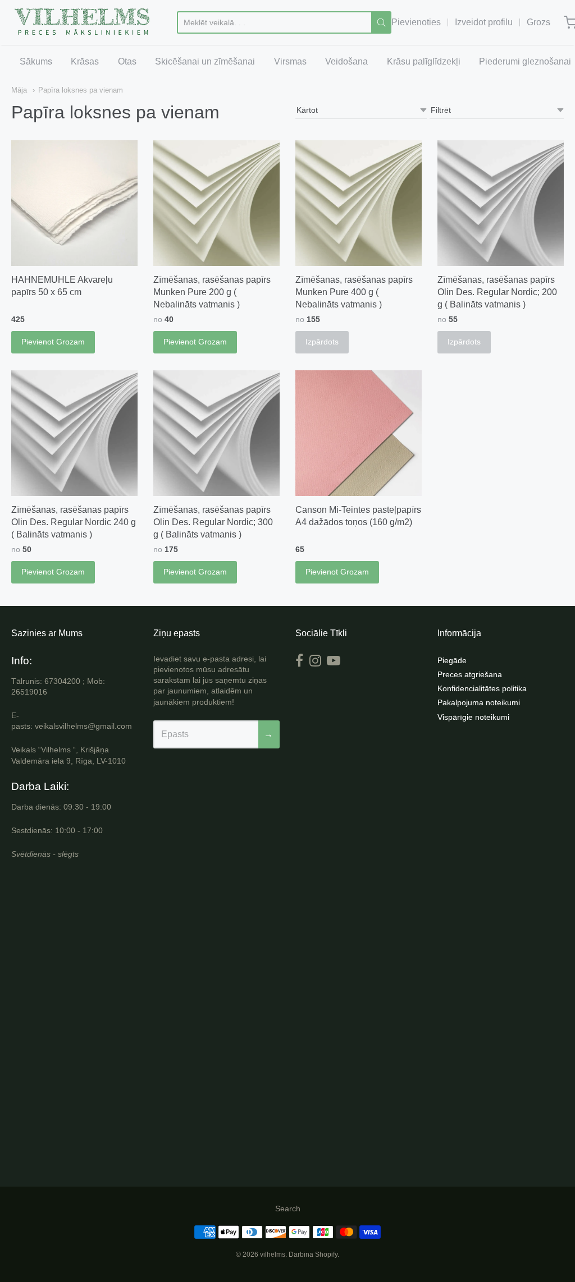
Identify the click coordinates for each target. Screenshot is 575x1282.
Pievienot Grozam (53, 341)
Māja (19, 90)
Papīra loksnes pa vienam (80, 90)
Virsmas (290, 61)
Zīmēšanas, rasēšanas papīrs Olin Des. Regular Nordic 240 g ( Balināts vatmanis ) (73, 522)
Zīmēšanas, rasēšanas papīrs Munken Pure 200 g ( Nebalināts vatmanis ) (212, 292)
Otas (127, 61)
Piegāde (452, 660)
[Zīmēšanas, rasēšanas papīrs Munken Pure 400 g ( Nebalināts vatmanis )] (358, 203)
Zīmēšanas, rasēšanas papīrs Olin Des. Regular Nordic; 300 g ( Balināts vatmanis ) (213, 522)
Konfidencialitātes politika (482, 688)
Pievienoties (416, 22)
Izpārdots (322, 341)
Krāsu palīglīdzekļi (423, 61)
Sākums (36, 61)
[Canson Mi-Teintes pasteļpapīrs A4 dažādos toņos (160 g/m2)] (358, 433)
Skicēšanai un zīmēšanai (205, 61)
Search (287, 1208)
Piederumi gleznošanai (525, 61)
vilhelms (272, 1254)
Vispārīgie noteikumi (473, 717)
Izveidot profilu (484, 22)
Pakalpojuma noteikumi (478, 702)
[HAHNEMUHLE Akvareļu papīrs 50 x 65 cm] (74, 203)
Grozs (538, 22)
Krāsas (85, 61)
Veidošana (346, 61)
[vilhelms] (82, 22)
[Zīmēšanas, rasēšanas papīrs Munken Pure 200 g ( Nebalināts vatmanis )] (216, 203)
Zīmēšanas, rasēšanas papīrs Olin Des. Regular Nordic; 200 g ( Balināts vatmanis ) (497, 292)
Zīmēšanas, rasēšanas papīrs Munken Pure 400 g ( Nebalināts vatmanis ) (354, 292)
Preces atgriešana (469, 674)
